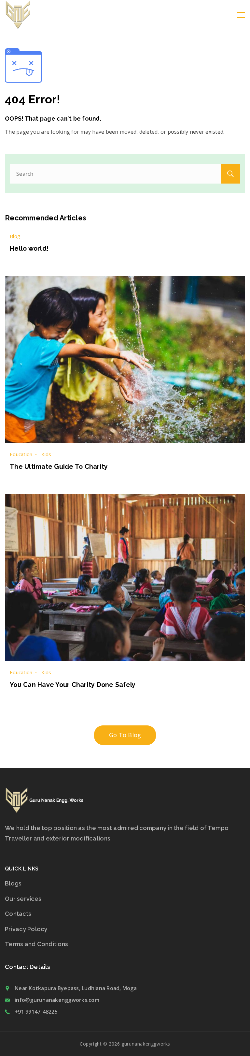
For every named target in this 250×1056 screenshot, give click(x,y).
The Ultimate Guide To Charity (59, 466)
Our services (23, 898)
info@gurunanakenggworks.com (57, 1000)
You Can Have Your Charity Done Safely (72, 685)
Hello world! (29, 248)
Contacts (18, 913)
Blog (15, 236)
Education (21, 454)
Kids (46, 454)
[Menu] (241, 15)
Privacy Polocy (26, 929)
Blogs (13, 883)
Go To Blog (125, 735)
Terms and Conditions (36, 944)
